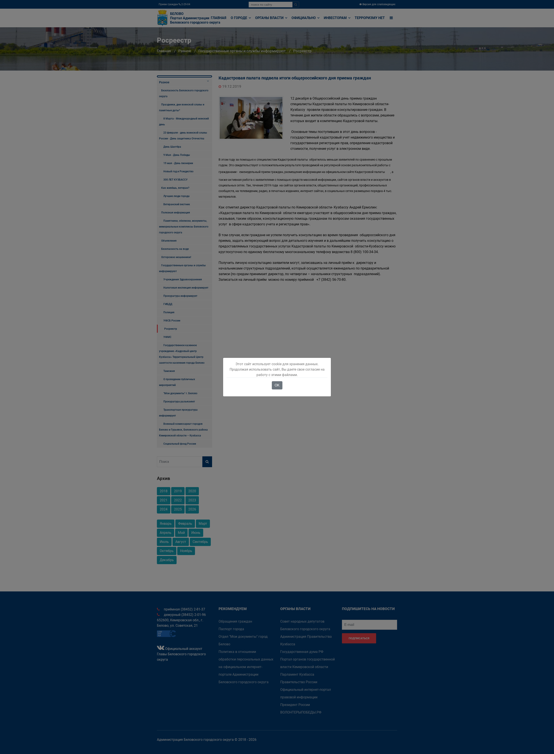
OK (277, 385)
